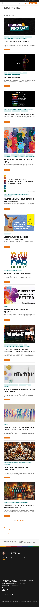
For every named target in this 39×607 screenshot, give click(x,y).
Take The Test (33, 3)
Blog (25, 0)
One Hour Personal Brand (5, 588)
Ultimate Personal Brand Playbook (5, 590)
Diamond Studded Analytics (5, 584)
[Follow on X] (10, 594)
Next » (23, 520)
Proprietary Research (14, 585)
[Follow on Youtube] (13, 594)
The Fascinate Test (5, 580)
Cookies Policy (23, 601)
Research (28, 0)
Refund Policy (29, 601)
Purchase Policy (34, 601)
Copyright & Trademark (5, 601)
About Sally (4, 559)
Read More (6, 49)
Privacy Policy (12, 601)
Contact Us (31, 580)
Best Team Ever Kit (5, 585)
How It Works (13, 581)
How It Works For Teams (14, 584)
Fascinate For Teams (5, 581)
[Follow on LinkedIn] (8, 594)
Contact (33, 0)
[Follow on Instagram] (5, 594)
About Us (12, 587)
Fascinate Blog (22, 583)
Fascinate (5, 531)
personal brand (7, 535)
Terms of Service (17, 601)
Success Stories (22, 581)
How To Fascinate (7, 533)
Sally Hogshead (7, 529)
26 (20, 520)
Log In (26, 3)
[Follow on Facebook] (3, 594)
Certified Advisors (23, 580)
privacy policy (28, 587)
